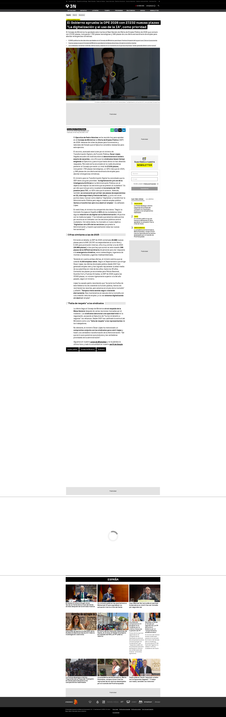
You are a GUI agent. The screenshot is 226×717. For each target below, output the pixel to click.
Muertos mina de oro (120, 1)
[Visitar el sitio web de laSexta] (97, 702)
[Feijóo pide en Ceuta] (144, 667)
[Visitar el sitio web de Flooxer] (157, 702)
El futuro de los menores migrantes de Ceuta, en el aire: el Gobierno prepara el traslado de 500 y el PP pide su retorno (112, 633)
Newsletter (154, 10)
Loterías (95, 10)
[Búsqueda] (158, 6)
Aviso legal (115, 709)
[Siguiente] (159, 1)
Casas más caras (110, 1)
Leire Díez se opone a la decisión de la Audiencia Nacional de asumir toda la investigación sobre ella (80, 632)
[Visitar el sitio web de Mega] (116, 702)
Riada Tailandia (92, 1)
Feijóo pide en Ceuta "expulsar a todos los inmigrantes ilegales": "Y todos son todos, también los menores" (143, 679)
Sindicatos (101, 349)
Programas (119, 10)
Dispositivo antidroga (82, 1)
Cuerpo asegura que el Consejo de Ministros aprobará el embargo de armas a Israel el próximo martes (102, 43)
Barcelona (81, 15)
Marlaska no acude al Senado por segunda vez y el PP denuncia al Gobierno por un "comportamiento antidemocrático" (151, 627)
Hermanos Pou (152, 1)
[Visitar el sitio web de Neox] (103, 702)
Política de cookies (136, 709)
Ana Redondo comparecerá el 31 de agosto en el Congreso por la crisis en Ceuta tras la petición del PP (135, 626)
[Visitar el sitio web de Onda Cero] (128, 702)
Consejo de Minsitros (88, 349)
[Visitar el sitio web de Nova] (109, 702)
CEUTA (136, 216)
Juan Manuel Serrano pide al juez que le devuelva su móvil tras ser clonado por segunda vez (143, 605)
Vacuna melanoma (130, 1)
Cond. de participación (147, 709)
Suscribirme (144, 188)
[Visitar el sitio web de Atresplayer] (149, 702)
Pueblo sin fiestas (100, 1)
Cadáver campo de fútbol (142, 1)
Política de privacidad (124, 709)
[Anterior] (66, 1)
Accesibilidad (116, 712)
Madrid (75, 15)
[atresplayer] (151, 6)
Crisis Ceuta (138, 203)
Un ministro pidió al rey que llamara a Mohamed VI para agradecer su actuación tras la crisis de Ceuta (144, 221)
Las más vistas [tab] (137, 199)
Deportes (83, 10)
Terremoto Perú (72, 1)
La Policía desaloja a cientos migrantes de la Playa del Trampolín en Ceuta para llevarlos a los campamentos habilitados (143, 209)
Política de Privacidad (150, 183)
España (113, 579)
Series (142, 10)
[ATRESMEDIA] (71, 702)
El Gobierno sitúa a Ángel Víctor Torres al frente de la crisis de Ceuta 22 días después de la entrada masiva (80, 604)
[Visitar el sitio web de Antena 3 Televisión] (91, 702)
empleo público (72, 349)
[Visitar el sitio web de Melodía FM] (140, 702)
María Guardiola (139, 227)
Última (140, 5)
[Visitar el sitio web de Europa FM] (134, 702)
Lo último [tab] (149, 199)
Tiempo (107, 10)
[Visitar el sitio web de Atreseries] (122, 702)
